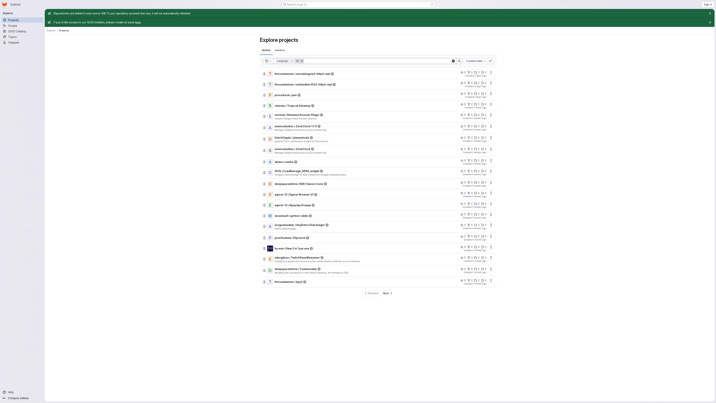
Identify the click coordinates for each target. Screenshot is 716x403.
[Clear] (453, 61)
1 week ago (480, 107)
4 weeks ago (479, 228)
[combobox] (476, 61)
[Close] (710, 13)
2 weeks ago (479, 118)
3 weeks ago (479, 174)
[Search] (459, 61)
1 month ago (479, 239)
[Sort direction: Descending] (491, 61)
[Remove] (302, 61)
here (138, 22)
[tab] (266, 50)
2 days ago (480, 75)
